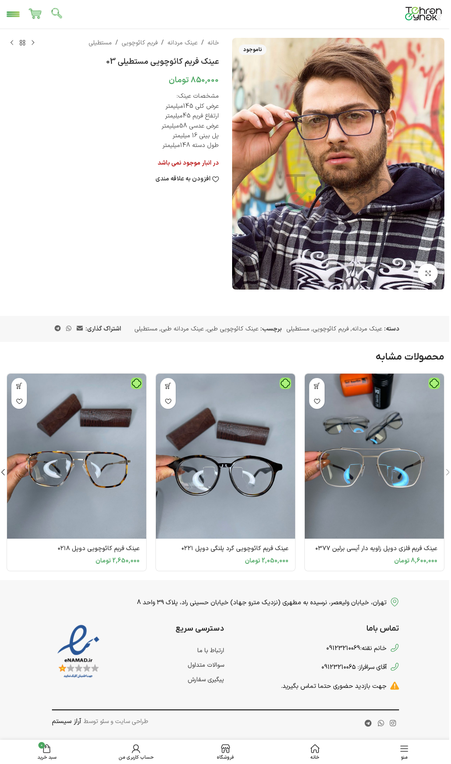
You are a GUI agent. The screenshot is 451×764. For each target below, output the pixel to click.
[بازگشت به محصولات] (22, 43)
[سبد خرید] (35, 14)
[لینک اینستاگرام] (393, 724)
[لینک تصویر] (78, 652)
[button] (168, 385)
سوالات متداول (206, 665)
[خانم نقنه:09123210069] (394, 647)
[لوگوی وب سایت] (423, 13)
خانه (213, 43)
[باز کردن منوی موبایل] (13, 14)
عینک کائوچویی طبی (233, 329)
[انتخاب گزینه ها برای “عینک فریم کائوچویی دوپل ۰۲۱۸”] (19, 385)
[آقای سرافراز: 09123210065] (394, 666)
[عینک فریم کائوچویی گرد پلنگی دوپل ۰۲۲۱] (225, 456)
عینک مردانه (182, 43)
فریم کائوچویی (140, 43)
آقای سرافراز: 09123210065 (354, 667)
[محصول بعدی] (12, 43)
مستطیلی (100, 43)
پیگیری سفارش (206, 679)
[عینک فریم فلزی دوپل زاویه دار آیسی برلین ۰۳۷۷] (374, 456)
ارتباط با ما (210, 650)
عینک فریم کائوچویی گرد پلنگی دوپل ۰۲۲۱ (234, 548)
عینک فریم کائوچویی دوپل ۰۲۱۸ (99, 548)
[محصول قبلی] (33, 43)
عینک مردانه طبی (182, 329)
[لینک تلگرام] (57, 329)
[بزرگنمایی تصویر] (428, 273)
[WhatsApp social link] (68, 329)
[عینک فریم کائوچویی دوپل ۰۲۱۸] (76, 456)
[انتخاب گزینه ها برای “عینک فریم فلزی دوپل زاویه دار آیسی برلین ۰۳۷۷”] (317, 385)
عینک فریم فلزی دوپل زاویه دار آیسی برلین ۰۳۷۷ (376, 548)
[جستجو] (57, 14)
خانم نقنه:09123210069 (356, 648)
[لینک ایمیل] (79, 329)
